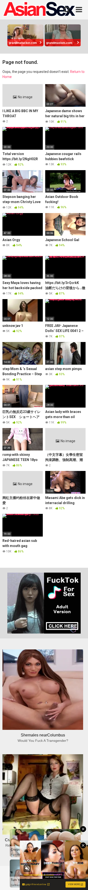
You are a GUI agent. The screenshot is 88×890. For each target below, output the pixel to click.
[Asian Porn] (39, 9)
